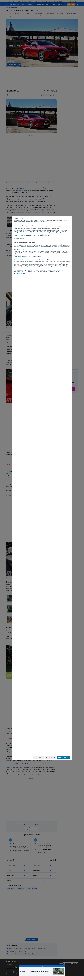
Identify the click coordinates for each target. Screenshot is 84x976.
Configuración (50, 757)
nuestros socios (32, 251)
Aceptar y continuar (63, 757)
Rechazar (38, 757)
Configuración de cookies (19, 235)
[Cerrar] (64, 964)
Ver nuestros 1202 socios (20, 273)
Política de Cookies (30, 234)
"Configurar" (16, 256)
